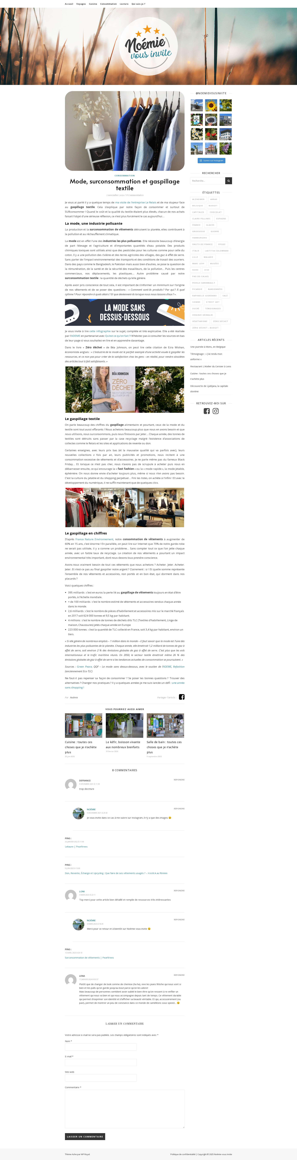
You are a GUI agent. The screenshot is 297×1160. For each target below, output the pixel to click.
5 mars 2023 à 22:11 (87, 895)
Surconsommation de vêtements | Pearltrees (89, 957)
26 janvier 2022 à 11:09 (74, 842)
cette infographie (100, 331)
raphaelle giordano (204, 295)
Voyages (81, 3)
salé (225, 295)
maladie (208, 257)
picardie (197, 289)
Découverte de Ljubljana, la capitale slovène (209, 388)
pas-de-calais (200, 276)
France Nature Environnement (94, 539)
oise (206, 270)
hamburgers (199, 238)
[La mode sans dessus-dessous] (125, 312)
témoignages (213, 308)
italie (195, 251)
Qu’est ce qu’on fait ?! (118, 336)
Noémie (74, 697)
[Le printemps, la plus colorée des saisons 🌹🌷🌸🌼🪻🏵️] (226, 149)
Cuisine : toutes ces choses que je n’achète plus (81, 747)
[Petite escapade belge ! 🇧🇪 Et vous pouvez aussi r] (197, 105)
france (196, 225)
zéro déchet (220, 321)
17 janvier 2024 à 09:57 (88, 979)
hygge (222, 244)
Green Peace (84, 666)
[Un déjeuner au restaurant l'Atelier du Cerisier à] (226, 120)
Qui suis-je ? (138, 3)
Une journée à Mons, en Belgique (208, 346)
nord (195, 270)
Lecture (124, 3)
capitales (198, 212)
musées (214, 263)
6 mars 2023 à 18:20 (95, 924)
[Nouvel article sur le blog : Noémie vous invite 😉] (197, 120)
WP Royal (85, 1154)
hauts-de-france (202, 244)
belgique (197, 205)
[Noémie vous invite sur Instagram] (216, 412)
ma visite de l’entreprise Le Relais (135, 202)
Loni (82, 891)
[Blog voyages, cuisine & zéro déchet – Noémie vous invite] (148, 46)
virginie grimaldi (202, 315)
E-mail (69, 1056)
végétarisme (199, 321)
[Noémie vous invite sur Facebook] (207, 412)
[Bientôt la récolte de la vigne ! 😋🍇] (226, 105)
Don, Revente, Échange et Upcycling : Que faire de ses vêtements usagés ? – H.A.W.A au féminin (116, 873)
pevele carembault (203, 283)
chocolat (216, 212)
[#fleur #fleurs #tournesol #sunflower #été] (211, 105)
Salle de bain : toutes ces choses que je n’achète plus (164, 747)
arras (213, 199)
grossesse (198, 231)
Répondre (179, 779)
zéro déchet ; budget (205, 328)
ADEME (75, 336)
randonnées (215, 289)
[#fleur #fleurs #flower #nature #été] (197, 134)
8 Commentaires (134, 195)
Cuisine (93, 3)
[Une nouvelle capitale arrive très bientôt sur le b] (211, 149)
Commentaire (73, 1087)
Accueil (69, 3)
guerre (215, 231)
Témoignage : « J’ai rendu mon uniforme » (206, 356)
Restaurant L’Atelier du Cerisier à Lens (210, 366)
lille (195, 257)
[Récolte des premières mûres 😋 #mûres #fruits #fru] (211, 120)
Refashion (179, 666)
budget (213, 205)
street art (213, 302)
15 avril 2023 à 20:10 (73, 953)
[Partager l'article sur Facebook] (182, 698)
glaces (210, 225)
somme (196, 302)
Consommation (108, 3)
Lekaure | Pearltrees (76, 846)
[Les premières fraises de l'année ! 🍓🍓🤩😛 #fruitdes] (211, 134)
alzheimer (198, 199)
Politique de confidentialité (183, 1154)
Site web (69, 1071)
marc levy (198, 263)
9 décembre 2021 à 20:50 (97, 813)
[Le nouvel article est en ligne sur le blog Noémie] (197, 149)
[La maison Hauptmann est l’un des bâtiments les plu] (226, 134)
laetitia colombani (217, 251)
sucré (195, 308)
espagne (221, 218)
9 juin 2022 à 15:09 (72, 868)
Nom (68, 1041)
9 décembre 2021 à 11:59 (89, 784)
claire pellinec (201, 218)
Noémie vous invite (223, 1154)
